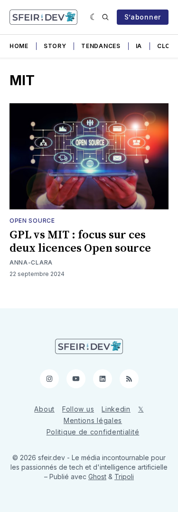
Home (18, 45)
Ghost (97, 477)
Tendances (100, 45)
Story (55, 45)
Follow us (78, 409)
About (44, 409)
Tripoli (124, 477)
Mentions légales (93, 420)
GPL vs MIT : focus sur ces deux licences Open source (80, 242)
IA (139, 45)
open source (32, 220)
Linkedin (116, 409)
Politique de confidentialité (93, 432)
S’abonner (142, 17)
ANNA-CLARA (31, 262)
